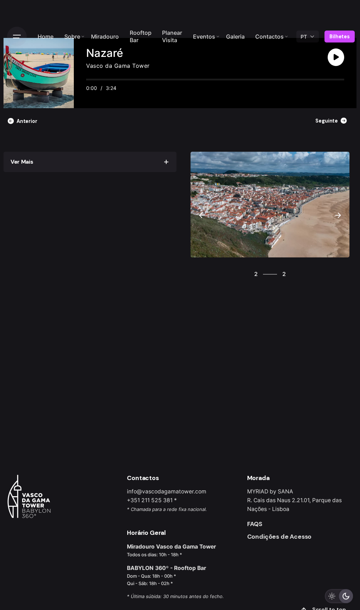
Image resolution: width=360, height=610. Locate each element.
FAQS (254, 524)
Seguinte (326, 121)
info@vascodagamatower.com (166, 491)
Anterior (27, 121)
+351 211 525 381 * (152, 500)
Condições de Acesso (279, 536)
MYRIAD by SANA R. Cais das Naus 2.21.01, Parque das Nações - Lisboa (294, 500)
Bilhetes (339, 36)
